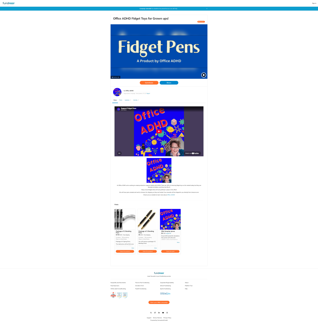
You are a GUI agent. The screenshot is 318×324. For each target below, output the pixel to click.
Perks (120, 100)
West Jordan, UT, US (141, 93)
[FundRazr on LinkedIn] (159, 312)
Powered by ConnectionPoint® (159, 320)
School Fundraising (165, 285)
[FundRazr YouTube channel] (163, 312)
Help (186, 289)
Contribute (149, 83)
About (186, 282)
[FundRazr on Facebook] (155, 312)
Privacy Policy (167, 318)
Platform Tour (189, 285)
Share (169, 83)
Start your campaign (159, 302)
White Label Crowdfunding (118, 289)
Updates (128, 100)
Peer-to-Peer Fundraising (142, 282)
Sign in (314, 3)
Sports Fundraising (165, 289)
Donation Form (139, 285)
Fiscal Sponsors (115, 285)
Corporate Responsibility (167, 282)
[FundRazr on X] (151, 312)
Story (115, 100)
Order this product (125, 251)
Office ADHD (129, 90)
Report (148, 93)
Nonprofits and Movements (118, 282)
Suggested (168, 233)
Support (149, 318)
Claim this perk (170, 251)
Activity (136, 100)
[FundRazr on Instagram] (167, 312)
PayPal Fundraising (140, 289)
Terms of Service (157, 318)
